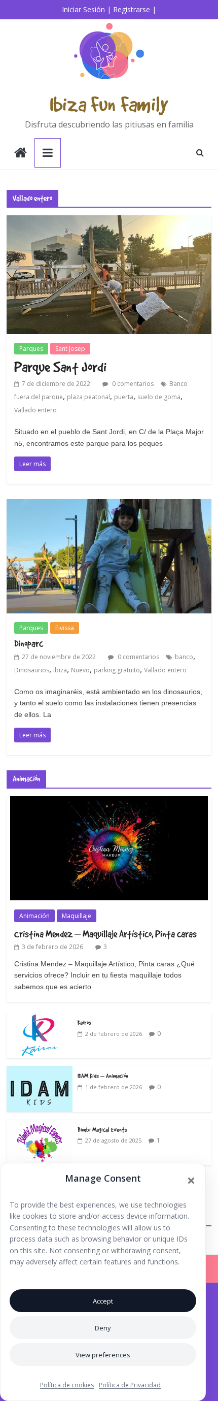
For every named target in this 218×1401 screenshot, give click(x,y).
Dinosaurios (31, 670)
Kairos (84, 1022)
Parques (31, 348)
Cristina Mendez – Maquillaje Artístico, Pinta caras (105, 933)
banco (184, 657)
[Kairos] (39, 1018)
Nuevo (80, 670)
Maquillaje (76, 915)
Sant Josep (70, 348)
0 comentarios (132, 383)
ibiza (60, 670)
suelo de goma (158, 397)
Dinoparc (28, 643)
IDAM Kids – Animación (103, 1075)
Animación (34, 915)
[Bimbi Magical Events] (39, 1125)
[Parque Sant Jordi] (109, 221)
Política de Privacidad (130, 1385)
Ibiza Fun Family (109, 104)
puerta (123, 397)
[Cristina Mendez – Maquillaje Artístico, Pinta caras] (109, 801)
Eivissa (64, 628)
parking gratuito (117, 670)
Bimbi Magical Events (102, 1129)
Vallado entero (35, 410)
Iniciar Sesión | (86, 9)
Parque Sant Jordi (60, 367)
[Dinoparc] (109, 505)
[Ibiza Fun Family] (20, 153)
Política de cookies (67, 1385)
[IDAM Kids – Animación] (39, 1071)
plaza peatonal (88, 397)
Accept (103, 1301)
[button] (191, 1180)
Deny (103, 1327)
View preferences (103, 1354)
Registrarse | (134, 9)
